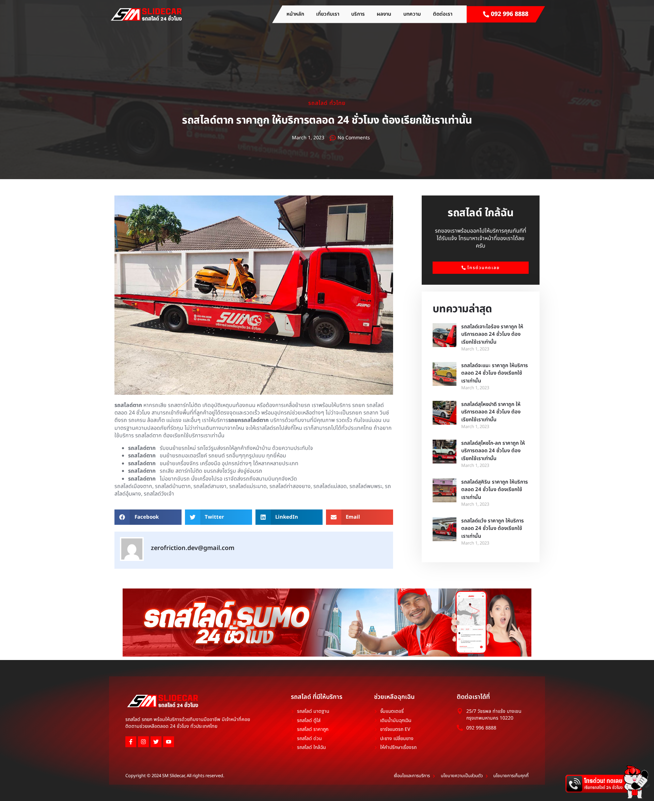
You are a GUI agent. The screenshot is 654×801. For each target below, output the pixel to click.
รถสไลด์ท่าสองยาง (290, 486)
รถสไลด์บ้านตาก (173, 486)
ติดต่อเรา (442, 14)
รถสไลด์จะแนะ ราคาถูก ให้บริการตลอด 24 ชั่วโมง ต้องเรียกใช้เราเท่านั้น (494, 373)
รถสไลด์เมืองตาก (133, 486)
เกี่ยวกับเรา (327, 14)
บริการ (358, 14)
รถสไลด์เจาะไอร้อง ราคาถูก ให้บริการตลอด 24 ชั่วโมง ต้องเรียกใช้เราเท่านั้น (492, 334)
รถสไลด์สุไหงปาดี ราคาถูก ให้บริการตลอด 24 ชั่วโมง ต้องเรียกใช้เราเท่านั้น (490, 412)
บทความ (412, 14)
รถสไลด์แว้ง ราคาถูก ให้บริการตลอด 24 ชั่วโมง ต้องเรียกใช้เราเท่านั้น (492, 528)
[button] (148, 517)
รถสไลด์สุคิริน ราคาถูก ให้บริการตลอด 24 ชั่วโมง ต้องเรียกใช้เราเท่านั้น (494, 489)
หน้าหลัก (295, 14)
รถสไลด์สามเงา (210, 486)
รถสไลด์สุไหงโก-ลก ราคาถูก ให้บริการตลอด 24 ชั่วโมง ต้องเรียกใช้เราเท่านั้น (493, 450)
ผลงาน (384, 14)
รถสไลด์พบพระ (365, 486)
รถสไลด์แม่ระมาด (248, 486)
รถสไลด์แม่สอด (330, 486)
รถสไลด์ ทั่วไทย (327, 103)
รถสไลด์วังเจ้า (159, 494)
